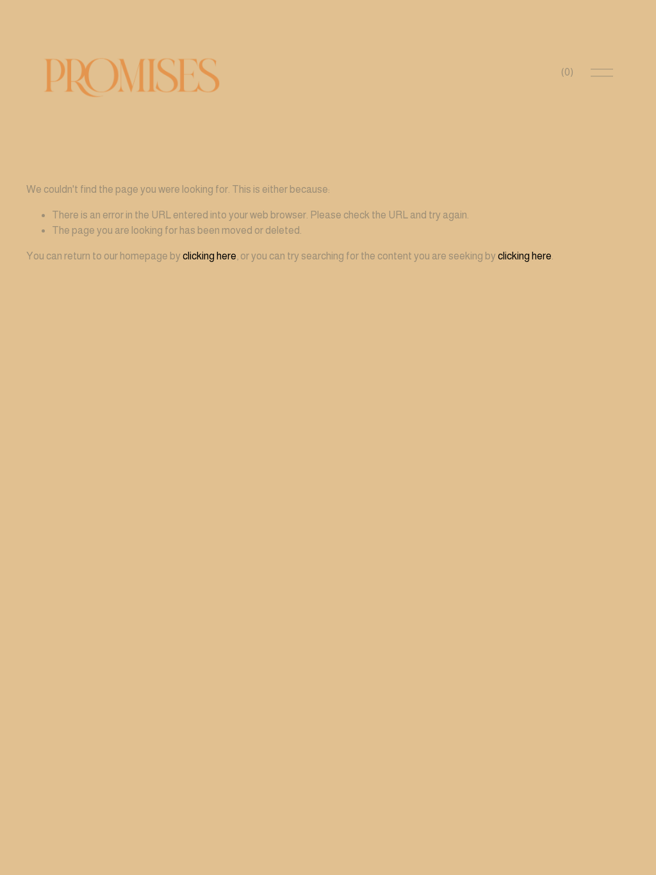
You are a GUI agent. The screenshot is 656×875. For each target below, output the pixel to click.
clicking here (209, 255)
